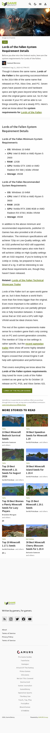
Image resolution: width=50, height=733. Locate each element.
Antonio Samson (9, 442)
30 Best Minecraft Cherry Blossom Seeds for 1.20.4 (35, 545)
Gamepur (25, 664)
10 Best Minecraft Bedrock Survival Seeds (11, 435)
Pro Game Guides (25, 657)
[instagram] (10, 619)
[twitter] (17, 619)
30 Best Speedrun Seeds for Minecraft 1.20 (36, 435)
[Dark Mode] (35, 4)
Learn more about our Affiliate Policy (14, 405)
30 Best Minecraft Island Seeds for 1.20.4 (35, 470)
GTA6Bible (25, 710)
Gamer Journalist (25, 685)
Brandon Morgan (9, 515)
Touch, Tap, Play (25, 700)
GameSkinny (25, 689)
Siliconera (25, 675)
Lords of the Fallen (31, 112)
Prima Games (25, 671)
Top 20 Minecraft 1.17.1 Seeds (11, 544)
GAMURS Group (43, 717)
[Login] (45, 4)
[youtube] (30, 619)
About (4, 630)
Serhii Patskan (32, 442)
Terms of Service (8, 633)
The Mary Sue (25, 696)
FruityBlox (25, 703)
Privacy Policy (7, 637)
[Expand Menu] (40, 4)
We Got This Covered (25, 678)
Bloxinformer (25, 707)
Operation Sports (25, 693)
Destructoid (25, 682)
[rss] (4, 619)
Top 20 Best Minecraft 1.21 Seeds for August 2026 (11, 471)
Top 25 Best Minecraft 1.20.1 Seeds (34, 504)
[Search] (30, 4)
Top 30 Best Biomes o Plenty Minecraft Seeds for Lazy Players (13, 506)
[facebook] (23, 619)
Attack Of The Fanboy (25, 668)
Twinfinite (25, 660)
